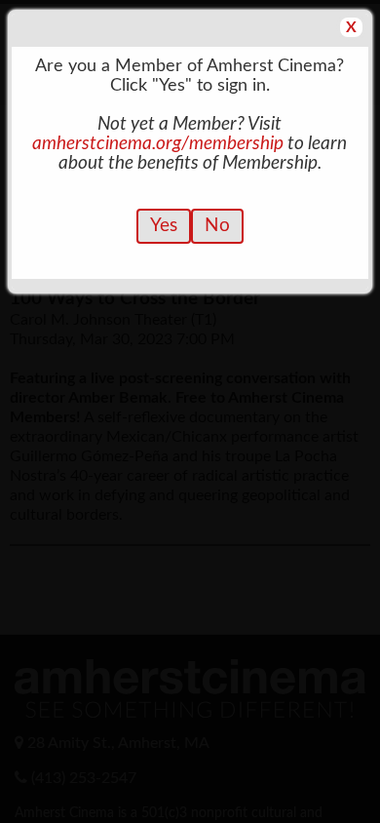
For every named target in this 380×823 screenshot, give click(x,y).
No (217, 225)
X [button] (351, 27)
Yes (163, 225)
